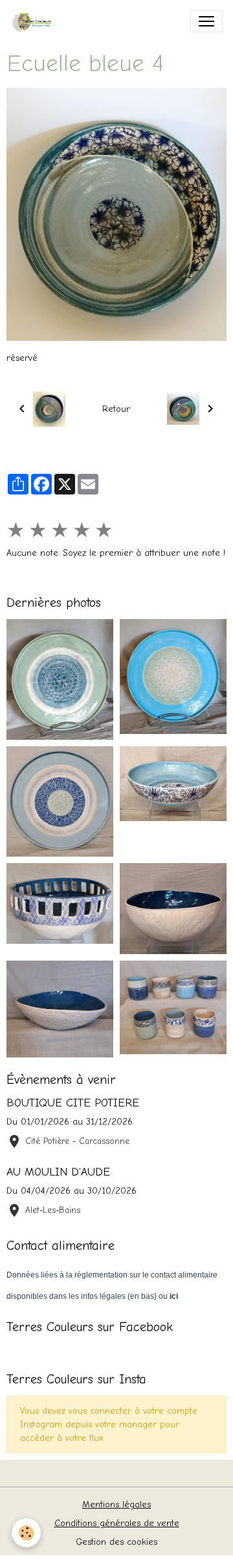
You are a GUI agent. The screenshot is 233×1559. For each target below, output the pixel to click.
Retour (116, 408)
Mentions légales (116, 1504)
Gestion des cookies (116, 1541)
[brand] (36, 21)
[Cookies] (26, 1532)
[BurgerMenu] (206, 21)
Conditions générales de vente (116, 1523)
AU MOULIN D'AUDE (58, 1171)
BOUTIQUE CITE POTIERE (72, 1102)
